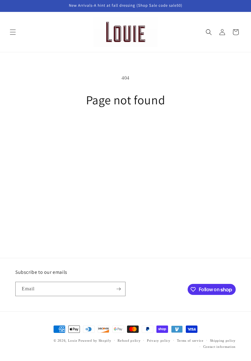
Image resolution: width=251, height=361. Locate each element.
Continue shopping (125, 127)
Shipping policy (223, 340)
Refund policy (129, 340)
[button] (13, 32)
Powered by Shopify (94, 340)
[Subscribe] (118, 289)
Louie (72, 340)
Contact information (219, 346)
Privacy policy (158, 340)
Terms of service (190, 340)
